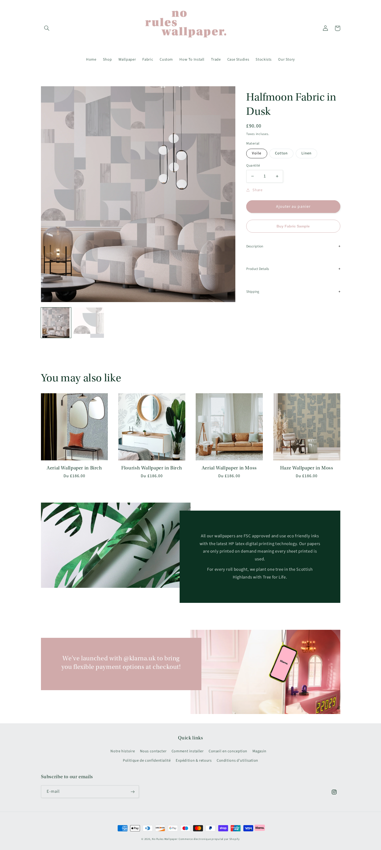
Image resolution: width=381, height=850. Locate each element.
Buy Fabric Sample (293, 226)
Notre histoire (122, 751)
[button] (47, 28)
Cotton (281, 153)
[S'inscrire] (132, 791)
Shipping (252, 291)
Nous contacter (153, 751)
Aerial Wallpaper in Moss (229, 468)
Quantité (253, 165)
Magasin (259, 751)
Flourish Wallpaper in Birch (151, 468)
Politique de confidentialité (147, 760)
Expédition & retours (194, 760)
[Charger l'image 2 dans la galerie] (89, 323)
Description (254, 246)
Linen (306, 153)
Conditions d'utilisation (237, 760)
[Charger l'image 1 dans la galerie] (56, 323)
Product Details (257, 268)
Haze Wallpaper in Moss (306, 468)
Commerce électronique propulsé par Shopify (209, 839)
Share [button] (257, 190)
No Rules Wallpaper (165, 839)
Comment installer (188, 751)
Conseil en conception (228, 751)
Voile (256, 153)
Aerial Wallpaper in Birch (74, 468)
